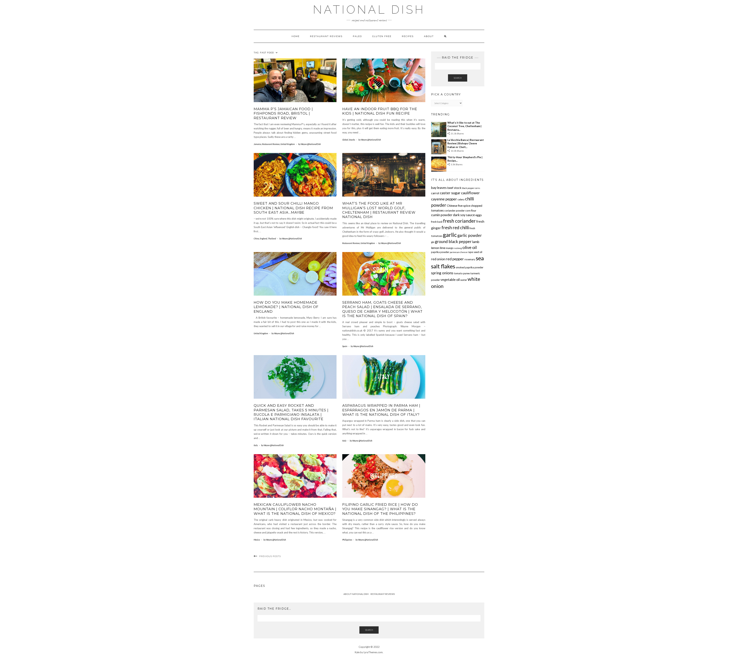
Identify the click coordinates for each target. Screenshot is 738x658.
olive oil (469, 247)
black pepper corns (471, 188)
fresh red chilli (455, 227)
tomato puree (462, 273)
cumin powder (441, 215)
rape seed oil (475, 252)
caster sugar (450, 193)
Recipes (408, 36)
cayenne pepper (444, 199)
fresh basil (436, 221)
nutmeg (458, 248)
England (263, 238)
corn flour (470, 210)
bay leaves (439, 187)
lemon (435, 248)
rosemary (470, 259)
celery (461, 199)
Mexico (257, 539)
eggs (478, 215)
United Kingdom (287, 144)
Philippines (347, 539)
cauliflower (470, 193)
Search (458, 78)
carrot (435, 193)
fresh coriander (459, 221)
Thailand (272, 238)
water (463, 279)
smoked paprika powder (469, 267)
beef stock (454, 187)
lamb (475, 242)
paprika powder (440, 252)
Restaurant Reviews (326, 36)
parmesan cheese (458, 252)
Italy (256, 445)
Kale (357, 652)
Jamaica (257, 144)
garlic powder (469, 235)
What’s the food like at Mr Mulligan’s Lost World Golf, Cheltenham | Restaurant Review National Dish (379, 210)
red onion (438, 259)
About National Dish (356, 594)
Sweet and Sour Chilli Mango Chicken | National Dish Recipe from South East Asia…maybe (293, 208)
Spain (344, 346)
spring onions (442, 273)
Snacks (352, 139)
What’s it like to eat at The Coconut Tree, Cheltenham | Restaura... (464, 126)
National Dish (369, 9)
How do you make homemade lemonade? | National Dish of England (286, 307)
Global (345, 139)
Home (296, 36)
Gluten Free (381, 36)
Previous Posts (270, 556)
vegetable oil (450, 279)
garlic (450, 234)
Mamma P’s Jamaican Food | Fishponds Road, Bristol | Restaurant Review (283, 113)
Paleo (357, 36)
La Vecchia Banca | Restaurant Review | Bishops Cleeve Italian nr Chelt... (465, 143)
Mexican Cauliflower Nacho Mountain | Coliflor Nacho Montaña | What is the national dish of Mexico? (295, 509)
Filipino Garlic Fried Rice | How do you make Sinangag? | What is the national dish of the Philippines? (380, 509)
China (256, 238)
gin (432, 242)
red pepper (455, 259)
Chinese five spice (458, 205)
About (429, 36)
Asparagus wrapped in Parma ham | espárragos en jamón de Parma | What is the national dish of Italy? (381, 410)
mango (450, 248)
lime (442, 248)
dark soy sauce (464, 215)
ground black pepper (453, 241)
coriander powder (454, 210)
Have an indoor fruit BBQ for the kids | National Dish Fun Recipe (379, 111)
